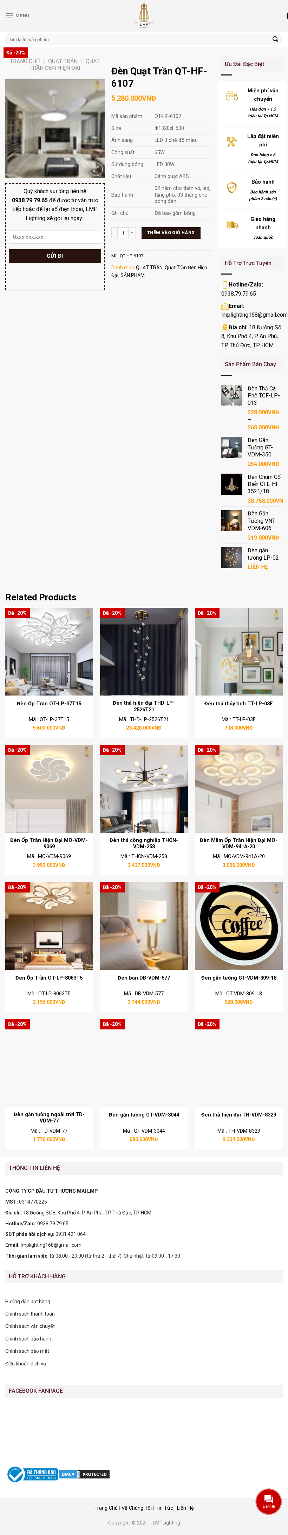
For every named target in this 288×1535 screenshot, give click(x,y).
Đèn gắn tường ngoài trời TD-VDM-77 (49, 1118)
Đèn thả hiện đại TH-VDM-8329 (238, 1115)
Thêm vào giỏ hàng (171, 232)
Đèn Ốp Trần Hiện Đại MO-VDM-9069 (49, 843)
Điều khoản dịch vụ (25, 1363)
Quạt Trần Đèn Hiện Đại (65, 64)
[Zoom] (96, 169)
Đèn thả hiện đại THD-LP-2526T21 (144, 706)
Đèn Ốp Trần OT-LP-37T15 (49, 704)
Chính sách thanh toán (30, 1314)
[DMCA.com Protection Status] (84, 1474)
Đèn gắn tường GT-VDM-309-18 (238, 978)
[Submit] (275, 40)
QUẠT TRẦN (63, 61)
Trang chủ (25, 61)
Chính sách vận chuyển (30, 1326)
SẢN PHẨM (132, 275)
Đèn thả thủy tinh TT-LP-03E (238, 704)
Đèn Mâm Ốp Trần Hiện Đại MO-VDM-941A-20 (238, 843)
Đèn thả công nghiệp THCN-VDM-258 (144, 843)
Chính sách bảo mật (27, 1351)
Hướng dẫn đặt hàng (27, 1301)
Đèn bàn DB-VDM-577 (144, 978)
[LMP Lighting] (144, 16)
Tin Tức (164, 1508)
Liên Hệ (185, 1508)
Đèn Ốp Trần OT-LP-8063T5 (49, 978)
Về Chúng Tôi (137, 1508)
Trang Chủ (106, 1508)
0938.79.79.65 (238, 293)
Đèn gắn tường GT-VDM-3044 (144, 1115)
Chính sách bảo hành (28, 1339)
